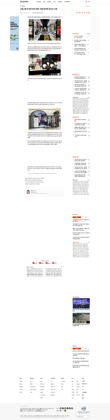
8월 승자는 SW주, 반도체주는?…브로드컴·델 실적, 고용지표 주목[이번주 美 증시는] (80, 54)
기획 (62, 389)
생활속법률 (42, 386)
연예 (83, 378)
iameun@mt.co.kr (34, 192)
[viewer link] (59, 39)
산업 (72, 384)
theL (54, 1)
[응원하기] (35, 190)
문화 (77, 389)
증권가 (20, 392)
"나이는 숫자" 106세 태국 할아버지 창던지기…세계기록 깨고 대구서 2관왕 (80, 90)
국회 (31, 381)
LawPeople (42, 395)
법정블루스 (42, 389)
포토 (83, 389)
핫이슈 (62, 384)
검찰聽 (41, 392)
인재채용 (25, 415)
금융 (72, 381)
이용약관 (45, 415)
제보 (83, 395)
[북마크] (86, 13)
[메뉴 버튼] (89, 1)
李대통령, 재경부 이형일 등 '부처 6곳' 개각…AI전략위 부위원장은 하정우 (80, 129)
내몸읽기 (52, 384)
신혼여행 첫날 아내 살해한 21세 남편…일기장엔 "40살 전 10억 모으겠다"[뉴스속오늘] (80, 86)
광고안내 (48, 415)
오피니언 (78, 395)
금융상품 (21, 386)
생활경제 (23, 6)
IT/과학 (73, 392)
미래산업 (73, 395)
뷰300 (31, 392)
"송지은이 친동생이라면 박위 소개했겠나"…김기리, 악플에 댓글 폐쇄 (80, 46)
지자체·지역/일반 (33, 389)
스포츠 (83, 381)
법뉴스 (41, 381)
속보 (72, 397)
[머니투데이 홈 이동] (24, 406)
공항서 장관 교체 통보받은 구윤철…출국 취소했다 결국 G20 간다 (80, 78)
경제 (77, 381)
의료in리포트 (53, 386)
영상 (83, 386)
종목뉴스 (21, 384)
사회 (72, 386)
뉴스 (51, 381)
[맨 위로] (107, 415)
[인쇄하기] (89, 13)
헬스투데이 (53, 392)
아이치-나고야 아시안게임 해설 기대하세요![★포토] (81, 310)
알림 (83, 397)
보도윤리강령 (67, 415)
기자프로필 (84, 392)
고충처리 (63, 415)
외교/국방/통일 (32, 386)
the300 (49, 1)
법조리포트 (42, 384)
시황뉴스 (21, 381)
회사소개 (21, 415)
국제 (77, 392)
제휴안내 (51, 415)
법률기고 (42, 397)
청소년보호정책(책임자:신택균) (38, 415)
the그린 (52, 395)
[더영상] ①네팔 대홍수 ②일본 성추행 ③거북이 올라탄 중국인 (81, 325)
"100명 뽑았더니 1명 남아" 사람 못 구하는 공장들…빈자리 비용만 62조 (80, 94)
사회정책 (78, 386)
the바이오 (60, 1)
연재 (62, 386)
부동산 (73, 389)
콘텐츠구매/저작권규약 (57, 415)
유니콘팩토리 (67, 1)
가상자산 (21, 389)
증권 (44, 1)
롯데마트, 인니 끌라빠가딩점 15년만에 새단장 (81, 351)
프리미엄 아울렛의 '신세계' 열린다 (79, 358)
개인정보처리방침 (30, 415)
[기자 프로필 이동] (28, 192)
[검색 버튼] (86, 1)
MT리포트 (39, 1)
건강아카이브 (53, 389)
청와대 (31, 384)
